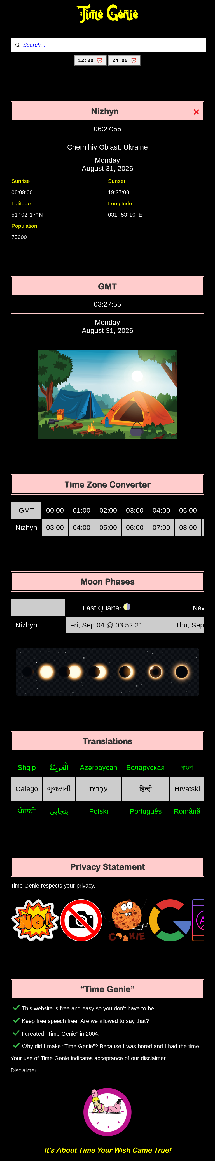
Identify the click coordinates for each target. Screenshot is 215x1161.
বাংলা (187, 767)
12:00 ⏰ (90, 60)
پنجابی (59, 811)
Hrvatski (187, 789)
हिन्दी (145, 789)
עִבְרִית (98, 789)
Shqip (27, 767)
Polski (98, 811)
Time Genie (107, 14)
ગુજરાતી (59, 789)
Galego (26, 789)
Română (187, 811)
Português (146, 811)
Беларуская (145, 767)
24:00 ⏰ (124, 60)
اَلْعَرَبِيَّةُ (59, 767)
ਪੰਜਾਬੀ (27, 811)
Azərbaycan (98, 767)
